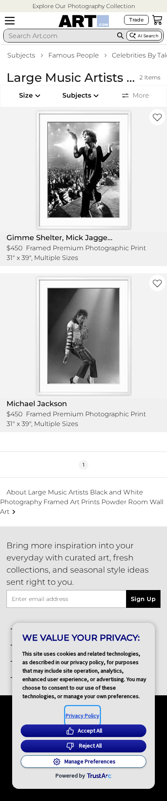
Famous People (73, 55)
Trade (136, 20)
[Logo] (83, 21)
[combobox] (59, 35)
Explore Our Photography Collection (83, 6)
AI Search (148, 35)
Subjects (21, 55)
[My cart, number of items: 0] (157, 19)
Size (26, 95)
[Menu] (9, 20)
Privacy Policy (82, 715)
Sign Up (143, 599)
